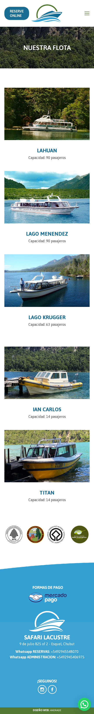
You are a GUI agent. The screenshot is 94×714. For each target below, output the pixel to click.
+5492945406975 (70, 657)
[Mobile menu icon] (87, 13)
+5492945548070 (64, 651)
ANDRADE (55, 710)
